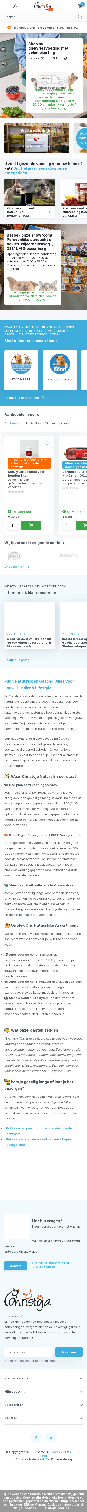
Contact (15, 1266)
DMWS (55, 1452)
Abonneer (69, 1352)
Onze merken (14, 566)
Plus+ (67, 1452)
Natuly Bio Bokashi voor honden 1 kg (26, 473)
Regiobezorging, (46, 27)
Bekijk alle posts (16, 660)
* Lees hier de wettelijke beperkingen (30, 1360)
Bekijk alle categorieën (22, 397)
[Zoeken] (80, 17)
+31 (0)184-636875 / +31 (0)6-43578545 (50, 1265)
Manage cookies (57, 1508)
